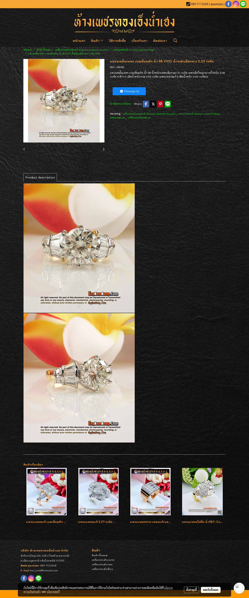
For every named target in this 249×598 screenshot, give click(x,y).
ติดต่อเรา (160, 40)
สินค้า (95, 40)
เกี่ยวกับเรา (139, 40)
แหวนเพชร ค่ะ (118, 117)
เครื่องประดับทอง (102, 564)
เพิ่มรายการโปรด (121, 103)
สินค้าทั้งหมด (100, 555)
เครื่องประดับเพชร (103, 560)
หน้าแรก (79, 40)
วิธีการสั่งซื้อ (117, 40)
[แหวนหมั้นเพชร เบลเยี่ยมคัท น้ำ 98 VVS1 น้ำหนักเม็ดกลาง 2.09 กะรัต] (64, 101)
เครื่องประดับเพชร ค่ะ (139, 117)
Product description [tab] (40, 177)
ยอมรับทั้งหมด (210, 589)
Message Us (131, 91)
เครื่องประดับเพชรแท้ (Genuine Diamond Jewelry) (149, 113)
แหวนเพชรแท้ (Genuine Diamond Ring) (199, 113)
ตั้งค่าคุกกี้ (191, 589)
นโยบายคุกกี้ (53, 591)
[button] (175, 40)
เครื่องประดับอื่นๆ (102, 569)
